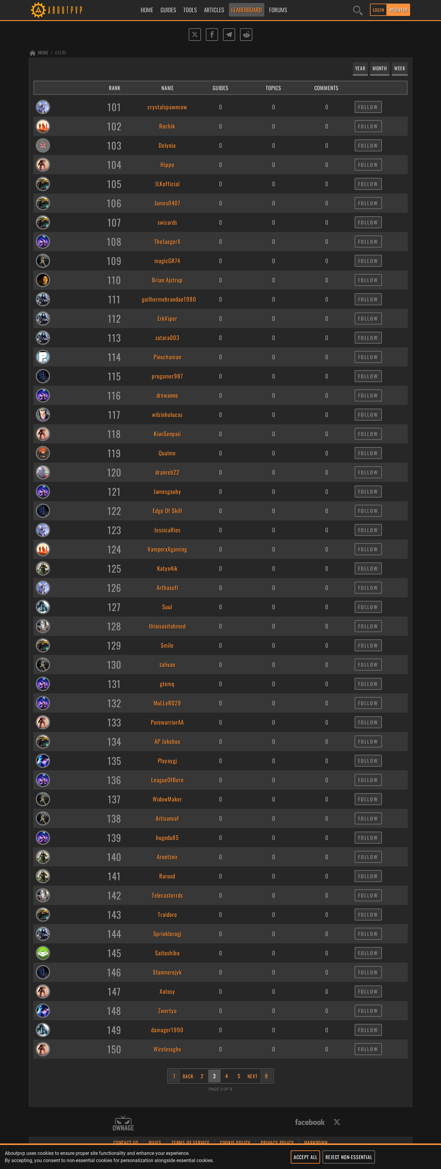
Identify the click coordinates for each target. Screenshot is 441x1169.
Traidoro (167, 914)
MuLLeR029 (168, 703)
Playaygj (167, 761)
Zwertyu (167, 1010)
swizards (167, 222)
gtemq (167, 684)
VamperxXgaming (167, 549)
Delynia (167, 145)
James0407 (167, 203)
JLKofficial (167, 184)
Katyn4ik (167, 568)
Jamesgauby (168, 491)
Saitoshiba (167, 953)
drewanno (167, 395)
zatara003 (167, 337)
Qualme (167, 453)
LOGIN (378, 10)
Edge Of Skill (167, 511)
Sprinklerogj (167, 934)
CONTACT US (126, 1142)
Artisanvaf (167, 818)
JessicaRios (167, 530)
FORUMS (278, 9)
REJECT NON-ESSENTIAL (349, 1157)
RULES (155, 1142)
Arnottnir (167, 857)
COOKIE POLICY (235, 1142)
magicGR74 (167, 261)
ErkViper (168, 318)
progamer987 (167, 376)
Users (61, 52)
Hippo (167, 164)
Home (43, 52)
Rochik (167, 126)
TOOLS (190, 9)
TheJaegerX (167, 241)
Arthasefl (167, 587)
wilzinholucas (167, 414)
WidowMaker (167, 799)
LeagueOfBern (167, 780)
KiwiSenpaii (167, 434)
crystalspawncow (167, 107)
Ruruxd (167, 876)
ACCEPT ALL (305, 1157)
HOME (147, 9)
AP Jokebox (167, 741)
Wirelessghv (168, 1049)
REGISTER (398, 10)
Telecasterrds (167, 895)
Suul (167, 607)
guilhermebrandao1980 (167, 299)
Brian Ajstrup (167, 280)
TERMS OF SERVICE (191, 1142)
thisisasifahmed (167, 626)
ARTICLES (214, 9)
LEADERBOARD (246, 9)
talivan (167, 664)
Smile (167, 645)
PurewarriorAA (167, 722)
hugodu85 (167, 837)
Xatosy (167, 991)
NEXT (253, 1076)
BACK (188, 1076)
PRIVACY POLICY (277, 1142)
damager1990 (167, 1030)
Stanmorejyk (167, 972)
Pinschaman (167, 357)
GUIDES (168, 9)
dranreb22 (167, 472)
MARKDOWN (316, 1142)
